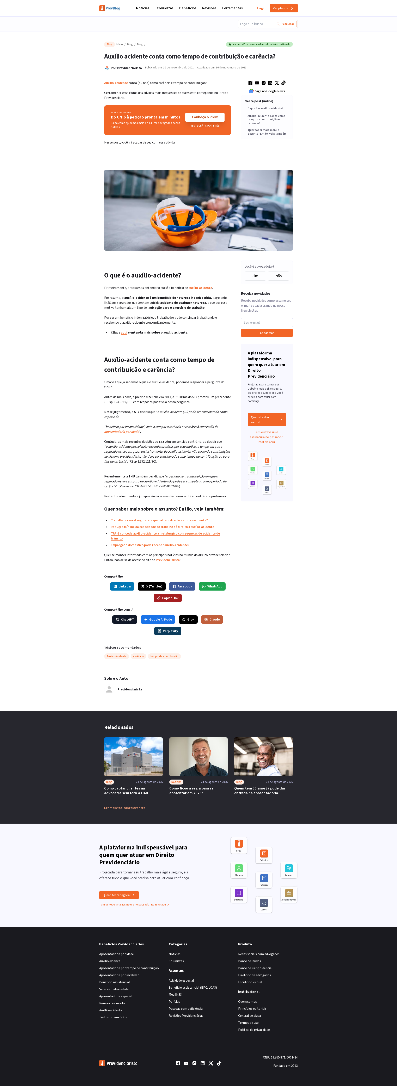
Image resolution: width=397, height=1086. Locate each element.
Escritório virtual (250, 982)
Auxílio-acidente (116, 83)
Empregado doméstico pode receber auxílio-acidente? (150, 545)
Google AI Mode (160, 619)
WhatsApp (214, 586)
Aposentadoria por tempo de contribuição (129, 968)
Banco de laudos (249, 961)
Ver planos (280, 8)
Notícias (142, 8)
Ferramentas (232, 8)
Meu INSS (175, 994)
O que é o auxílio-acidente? (265, 109)
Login (261, 8)
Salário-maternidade (114, 989)
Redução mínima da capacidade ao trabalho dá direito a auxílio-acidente (162, 527)
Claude (215, 619)
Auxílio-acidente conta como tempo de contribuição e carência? (266, 119)
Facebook (185, 586)
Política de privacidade (254, 1030)
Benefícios (187, 8)
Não (278, 276)
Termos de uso (248, 1023)
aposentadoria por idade (121, 431)
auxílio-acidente (200, 288)
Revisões (209, 8)
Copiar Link (170, 598)
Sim (255, 276)
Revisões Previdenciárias (186, 1016)
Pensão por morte (112, 1003)
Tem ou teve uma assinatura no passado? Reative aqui (266, 437)
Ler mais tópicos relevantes (124, 808)
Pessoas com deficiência (186, 1009)
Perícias (174, 1001)
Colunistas (165, 8)
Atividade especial (181, 980)
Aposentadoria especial (115, 996)
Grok (190, 619)
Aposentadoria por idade (116, 954)
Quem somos (247, 1001)
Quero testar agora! (260, 420)
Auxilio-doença (109, 961)
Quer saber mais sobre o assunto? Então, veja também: (267, 132)
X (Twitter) (154, 586)
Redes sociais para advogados (259, 954)
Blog (130, 44)
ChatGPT (127, 619)
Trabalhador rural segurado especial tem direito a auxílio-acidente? (159, 520)
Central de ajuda (249, 1016)
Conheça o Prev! (205, 117)
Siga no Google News (270, 91)
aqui (124, 332)
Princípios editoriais (252, 1009)
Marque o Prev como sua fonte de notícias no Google (261, 44)
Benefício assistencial (114, 982)
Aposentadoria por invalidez (119, 975)
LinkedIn (125, 586)
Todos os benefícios (113, 1017)
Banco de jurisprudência (254, 968)
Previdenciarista (129, 68)
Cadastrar (267, 333)
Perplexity (170, 631)
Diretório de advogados (254, 975)
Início (119, 44)
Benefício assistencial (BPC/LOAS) (193, 987)
